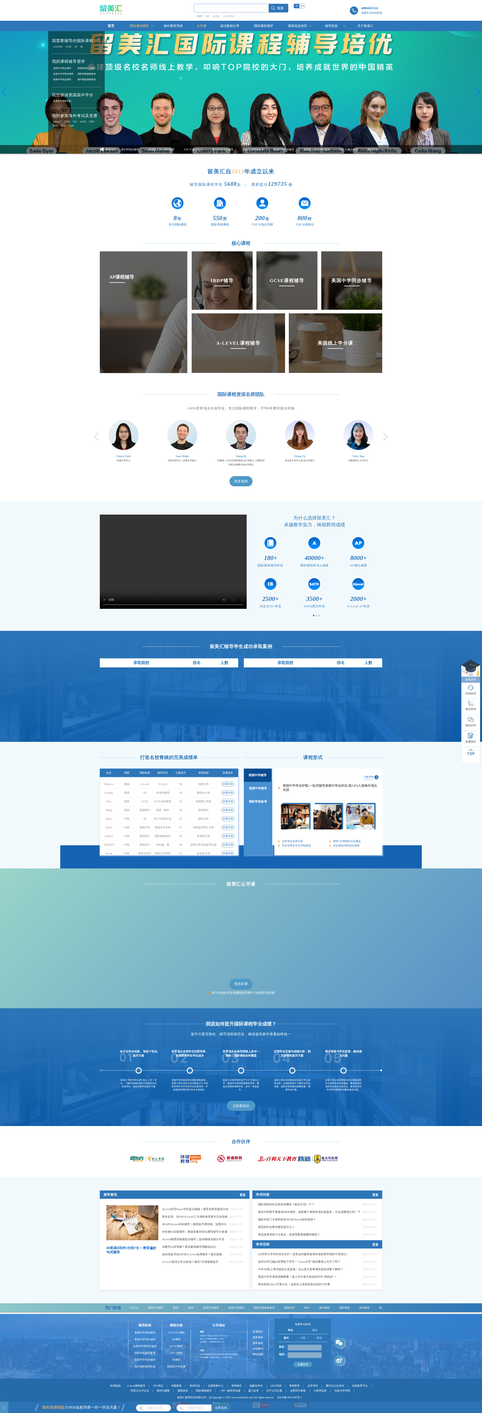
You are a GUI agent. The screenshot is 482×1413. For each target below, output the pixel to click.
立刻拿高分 (241, 1106)
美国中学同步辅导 (62, 68)
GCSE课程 (176, 1346)
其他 (319, 1337)
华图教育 (176, 1385)
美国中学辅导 (258, 775)
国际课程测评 (263, 26)
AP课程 (176, 1339)
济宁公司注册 (274, 1390)
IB (81, 46)
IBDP (200, 16)
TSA (75, 121)
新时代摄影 (163, 1390)
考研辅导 (236, 1385)
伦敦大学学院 (342, 1390)
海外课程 (237, 1307)
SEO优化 (158, 1385)
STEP (91, 121)
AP (207, 16)
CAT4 (67, 121)
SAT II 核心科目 (265, 149)
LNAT (83, 121)
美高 (349, 1307)
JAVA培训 (275, 1385)
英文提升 (317, 1307)
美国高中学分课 (176, 1366)
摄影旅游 (183, 1390)
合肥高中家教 (298, 1390)
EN (302, 6)
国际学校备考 (258, 801)
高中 (286, 1337)
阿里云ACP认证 (140, 1390)
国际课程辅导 (139, 26)
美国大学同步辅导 (145, 1339)
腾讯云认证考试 (335, 1385)
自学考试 (312, 1385)
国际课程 (257, 1307)
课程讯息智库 (297, 26)
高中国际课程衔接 (87, 79)
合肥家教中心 (215, 1385)
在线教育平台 (360, 1385)
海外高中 (297, 1307)
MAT (55, 126)
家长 (315, 1330)
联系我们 (258, 1331)
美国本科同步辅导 (87, 68)
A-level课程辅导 (136, 1385)
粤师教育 (294, 1385)
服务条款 (258, 1337)
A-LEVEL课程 (176, 1332)
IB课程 (176, 1359)
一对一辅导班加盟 (229, 1390)
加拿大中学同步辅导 (63, 74)
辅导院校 (331, 26)
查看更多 (228, 772)
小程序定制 (320, 1390)
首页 (111, 26)
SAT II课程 (176, 1353)
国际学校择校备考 (87, 74)
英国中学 (202, 1307)
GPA (334, 1307)
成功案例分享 (229, 26)
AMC (71, 126)
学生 (290, 1330)
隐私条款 (258, 1343)
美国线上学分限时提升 (233, 149)
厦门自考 (253, 1390)
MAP (63, 126)
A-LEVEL (229, 16)
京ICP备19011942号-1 (289, 1397)
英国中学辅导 (258, 788)
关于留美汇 (365, 26)
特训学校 (194, 1385)
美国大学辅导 (149, 1307)
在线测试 (258, 1348)
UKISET (57, 121)
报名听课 (241, 984)
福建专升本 (256, 1385)
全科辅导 (277, 1307)
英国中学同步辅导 (62, 79)
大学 (302, 1337)
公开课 (201, 26)
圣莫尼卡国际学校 (62, 101)
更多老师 (241, 481)
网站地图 (258, 1354)
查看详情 (228, 782)
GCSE (216, 16)
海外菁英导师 (173, 26)
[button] (4, 92)
